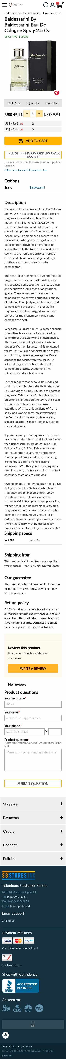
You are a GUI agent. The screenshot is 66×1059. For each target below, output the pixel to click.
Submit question (33, 783)
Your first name (14, 698)
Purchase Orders (12, 965)
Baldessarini (37, 187)
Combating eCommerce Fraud (20, 948)
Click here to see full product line (25, 170)
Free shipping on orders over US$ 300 (33, 155)
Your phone (12, 726)
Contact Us (8, 920)
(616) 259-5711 (17, 896)
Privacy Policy (25, 1046)
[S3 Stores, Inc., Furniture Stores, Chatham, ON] (20, 986)
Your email (11, 712)
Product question (16, 739)
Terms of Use (9, 1046)
